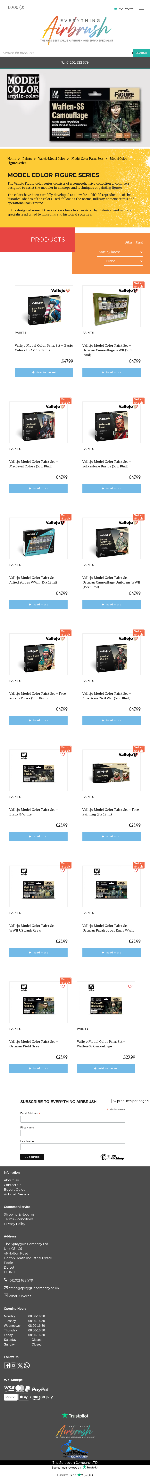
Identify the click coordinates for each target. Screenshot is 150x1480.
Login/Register (126, 8)
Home (11, 159)
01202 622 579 (77, 62)
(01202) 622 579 (20, 1280)
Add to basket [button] (46, 372)
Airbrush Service (16, 1194)
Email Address (30, 1113)
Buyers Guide (14, 1189)
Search (141, 53)
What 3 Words (19, 1296)
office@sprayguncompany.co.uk (34, 1288)
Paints (27, 159)
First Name (27, 1127)
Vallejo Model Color (51, 159)
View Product (46, 383)
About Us (11, 1180)
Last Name (27, 1141)
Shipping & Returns (19, 1214)
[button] (68, 290)
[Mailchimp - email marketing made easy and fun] (112, 1160)
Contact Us (12, 1185)
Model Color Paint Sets (87, 159)
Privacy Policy (14, 1224)
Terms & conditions (18, 1219)
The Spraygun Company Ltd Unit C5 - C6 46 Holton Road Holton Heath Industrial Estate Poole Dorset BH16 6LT (28, 1258)
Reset (139, 242)
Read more (113, 372)
